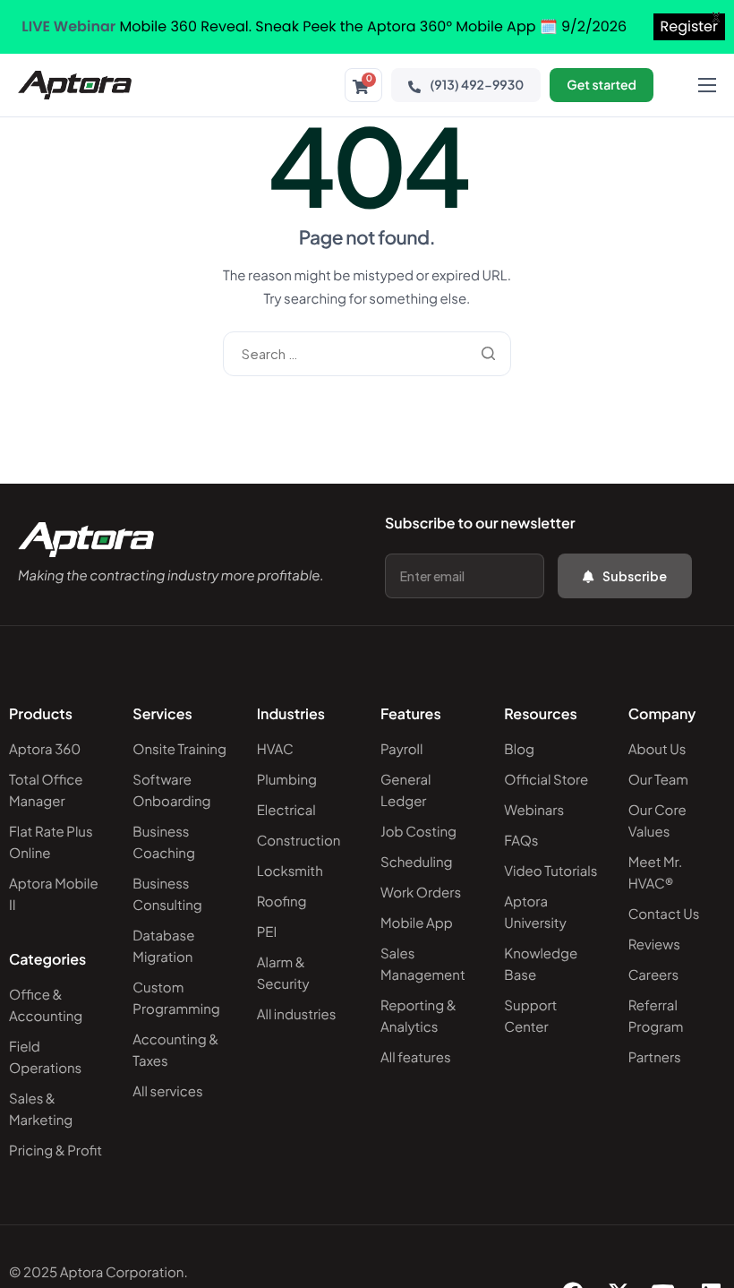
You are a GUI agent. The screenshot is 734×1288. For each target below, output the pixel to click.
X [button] (716, 17)
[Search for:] (367, 353)
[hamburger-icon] (707, 85)
